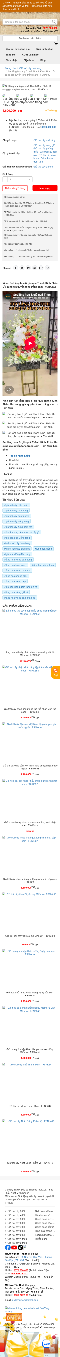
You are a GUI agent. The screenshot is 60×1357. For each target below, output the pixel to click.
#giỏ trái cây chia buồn (16, 505)
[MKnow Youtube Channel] (14, 1247)
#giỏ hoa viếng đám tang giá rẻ (20, 586)
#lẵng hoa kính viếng (15, 565)
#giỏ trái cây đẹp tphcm (16, 516)
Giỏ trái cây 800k (16, 1230)
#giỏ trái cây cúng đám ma (18, 526)
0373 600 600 (49, 127)
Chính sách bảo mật (45, 1223)
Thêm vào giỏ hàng (15, 188)
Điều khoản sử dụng (45, 1215)
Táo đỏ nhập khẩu (19, 455)
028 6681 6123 (20, 1273)
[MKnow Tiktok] (20, 1247)
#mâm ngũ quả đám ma (17, 548)
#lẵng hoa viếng (43, 548)
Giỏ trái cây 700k (16, 1226)
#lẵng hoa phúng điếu (15, 575)
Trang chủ (10, 68)
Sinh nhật (11, 60)
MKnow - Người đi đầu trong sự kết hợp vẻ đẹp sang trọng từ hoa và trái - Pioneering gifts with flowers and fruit (27, 6)
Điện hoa (29, 60)
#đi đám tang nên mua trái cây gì (21, 532)
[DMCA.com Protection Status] (14, 1316)
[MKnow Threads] (26, 1247)
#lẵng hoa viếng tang (43, 565)
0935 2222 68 (21, 1295)
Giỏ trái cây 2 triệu (43, 166)
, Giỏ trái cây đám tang (43, 160)
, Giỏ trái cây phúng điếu (45, 148)
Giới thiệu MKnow (44, 1211)
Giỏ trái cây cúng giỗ (18, 49)
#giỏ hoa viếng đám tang (17, 554)
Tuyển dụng (41, 1238)
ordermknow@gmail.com (25, 1299)
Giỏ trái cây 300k (16, 1211)
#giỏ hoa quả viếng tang (17, 537)
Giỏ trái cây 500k (16, 1219)
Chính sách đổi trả (44, 1226)
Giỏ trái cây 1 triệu (17, 1238)
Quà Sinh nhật (44, 49)
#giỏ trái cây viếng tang (16, 521)
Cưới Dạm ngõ (30, 54)
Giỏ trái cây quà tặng (30, 68)
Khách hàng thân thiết (45, 1234)
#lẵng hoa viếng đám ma (17, 570)
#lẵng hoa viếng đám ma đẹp (19, 597)
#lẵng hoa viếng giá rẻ (16, 592)
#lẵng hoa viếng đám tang (18, 559)
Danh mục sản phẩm (30, 38)
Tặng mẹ (11, 54)
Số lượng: (8, 174)
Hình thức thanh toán (45, 1230)
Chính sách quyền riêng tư (45, 1219)
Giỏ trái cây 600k (16, 1223)
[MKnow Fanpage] (8, 1247)
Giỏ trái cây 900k (16, 1234)
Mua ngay (45, 188)
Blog (43, 60)
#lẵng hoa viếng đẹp (15, 581)
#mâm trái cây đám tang (17, 543)
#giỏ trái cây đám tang (16, 510)
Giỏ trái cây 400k (16, 1215)
